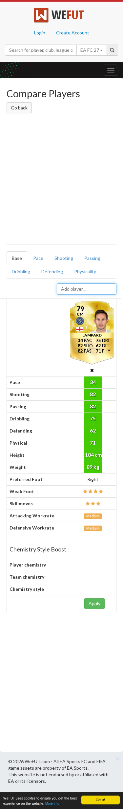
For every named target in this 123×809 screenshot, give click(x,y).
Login (39, 32)
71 (93, 442)
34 (93, 382)
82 (93, 394)
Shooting (63, 258)
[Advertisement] (61, 180)
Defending (52, 271)
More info (52, 803)
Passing (92, 258)
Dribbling (21, 271)
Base (17, 258)
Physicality (85, 271)
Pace (38, 258)
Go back (19, 107)
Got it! (100, 799)
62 (93, 430)
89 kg (93, 467)
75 (93, 418)
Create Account (72, 32)
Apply (94, 603)
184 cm (93, 455)
